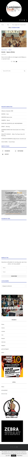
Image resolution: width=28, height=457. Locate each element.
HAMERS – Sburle (5, 120)
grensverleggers (5, 349)
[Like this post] (11, 61)
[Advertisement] (14, 89)
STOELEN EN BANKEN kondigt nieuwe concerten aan (13, 138)
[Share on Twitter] (14, 61)
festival (3, 338)
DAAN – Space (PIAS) (8, 52)
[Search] (26, 20)
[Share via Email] (16, 61)
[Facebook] (19, 20)
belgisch (3, 345)
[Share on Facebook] (13, 61)
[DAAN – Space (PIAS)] (14, 38)
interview (3, 342)
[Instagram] (22, 20)
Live (2, 335)
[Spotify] (24, 20)
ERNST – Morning (5, 126)
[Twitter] (21, 20)
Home (2, 24)
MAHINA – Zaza (5, 114)
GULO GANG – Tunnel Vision (8, 141)
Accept (13, 455)
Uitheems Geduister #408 (7, 111)
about (2, 352)
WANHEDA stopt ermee (6, 117)
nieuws (3, 327)
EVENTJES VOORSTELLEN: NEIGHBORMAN (11, 123)
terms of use (4, 393)
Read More (19, 455)
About (2, 386)
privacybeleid (4, 390)
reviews (3, 331)
